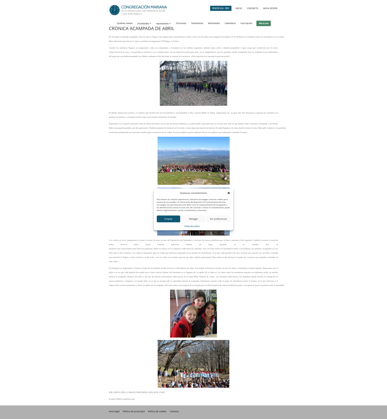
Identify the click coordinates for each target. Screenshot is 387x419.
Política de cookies (192, 226)
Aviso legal (114, 411)
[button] (228, 192)
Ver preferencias (218, 218)
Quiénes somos (125, 23)
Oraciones (181, 23)
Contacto (252, 8)
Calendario (230, 23)
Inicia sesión (270, 8)
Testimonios (197, 23)
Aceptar (168, 218)
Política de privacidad (134, 411)
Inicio (239, 8)
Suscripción (246, 23)
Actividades (143, 23)
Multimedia (214, 23)
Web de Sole (263, 23)
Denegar (193, 218)
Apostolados (162, 23)
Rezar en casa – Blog (220, 8)
